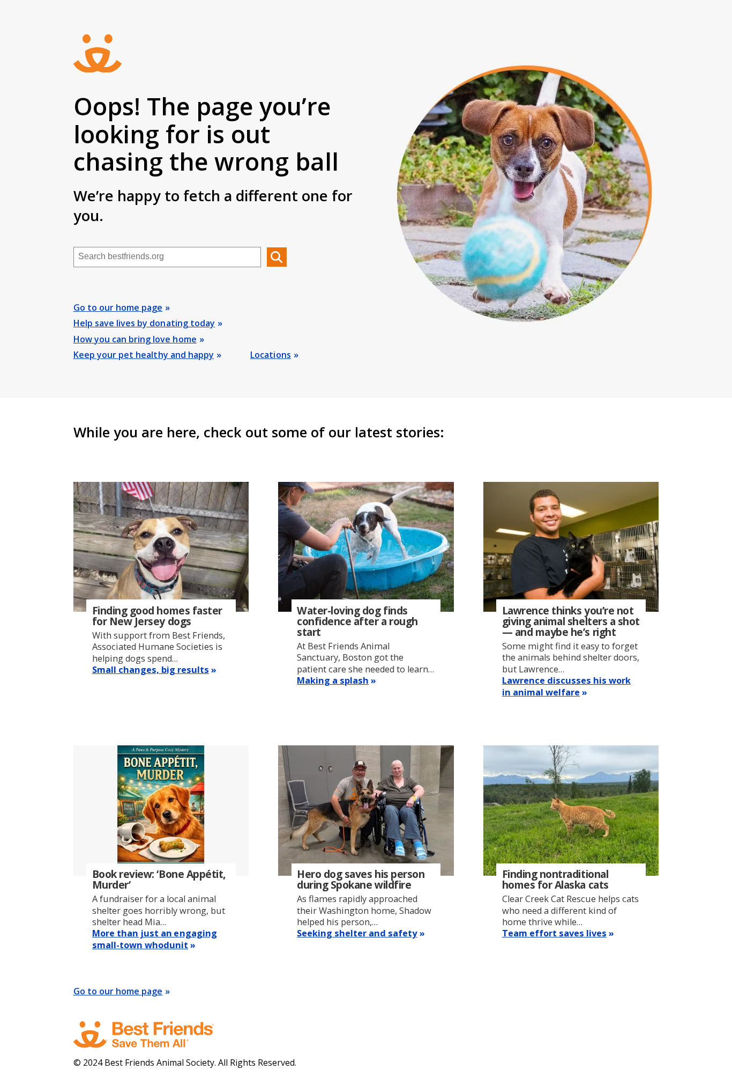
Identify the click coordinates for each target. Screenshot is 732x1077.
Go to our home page (118, 307)
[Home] (153, 1034)
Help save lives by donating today (144, 323)
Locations (270, 355)
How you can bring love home (135, 339)
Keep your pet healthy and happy (143, 355)
